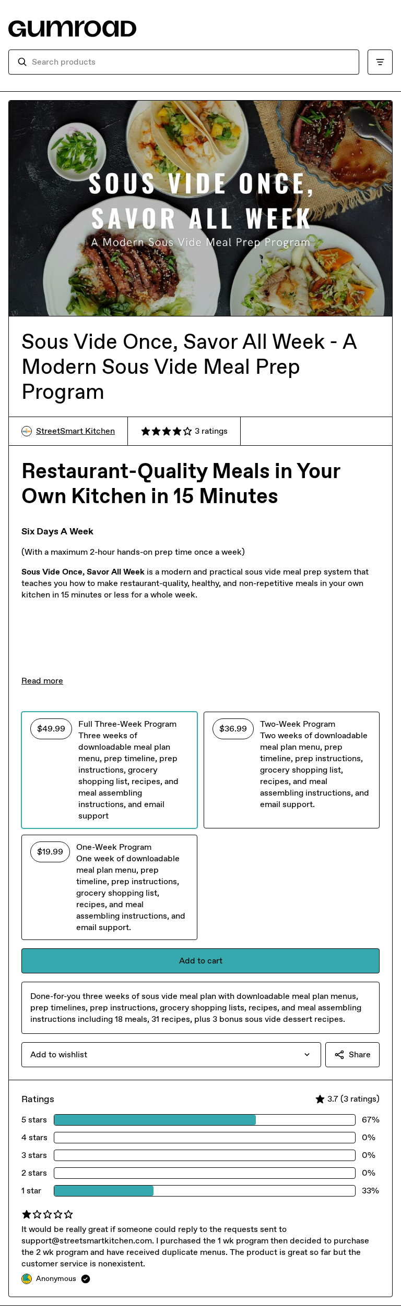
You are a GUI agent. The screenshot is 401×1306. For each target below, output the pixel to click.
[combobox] (191, 62)
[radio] (109, 770)
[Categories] (380, 62)
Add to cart (200, 961)
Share (360, 1054)
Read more (42, 681)
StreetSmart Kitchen (75, 431)
